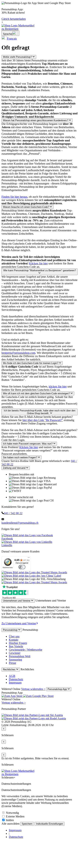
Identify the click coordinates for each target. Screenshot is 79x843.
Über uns (14, 636)
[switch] (22, 567)
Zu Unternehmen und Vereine (18, 623)
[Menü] (28, 558)
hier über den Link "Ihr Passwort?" (42, 420)
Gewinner (14, 653)
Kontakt (13, 639)
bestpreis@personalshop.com (18, 352)
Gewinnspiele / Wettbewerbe (25, 649)
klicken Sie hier (58, 386)
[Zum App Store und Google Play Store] (27, 696)
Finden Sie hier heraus (14, 196)
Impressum (15, 682)
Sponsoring (15, 659)
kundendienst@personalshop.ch (19, 522)
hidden (9, 820)
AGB (12, 675)
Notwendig (12, 812)
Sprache (7, 34)
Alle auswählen (10, 823)
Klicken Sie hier (38, 263)
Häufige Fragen (18, 643)
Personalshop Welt (19, 656)
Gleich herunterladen (13, 18)
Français (12, 38)
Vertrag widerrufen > (33, 689)
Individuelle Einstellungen (49, 823)
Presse (12, 662)
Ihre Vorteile (16, 646)
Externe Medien (14, 816)
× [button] (2, 22)
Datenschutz (16, 679)
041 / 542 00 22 (13, 513)
